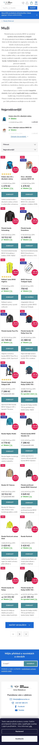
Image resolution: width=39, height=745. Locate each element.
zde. (30, 726)
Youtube (21, 710)
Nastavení (19, 731)
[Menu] (36, 3)
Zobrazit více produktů (18, 137)
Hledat (33, 8)
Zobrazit (10, 194)
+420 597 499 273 (21, 703)
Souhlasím (19, 739)
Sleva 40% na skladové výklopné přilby (13, 13)
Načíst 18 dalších (18, 625)
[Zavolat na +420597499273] (23, 3)
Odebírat (30, 664)
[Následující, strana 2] (19, 634)
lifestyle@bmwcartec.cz (21, 699)
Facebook (21, 707)
